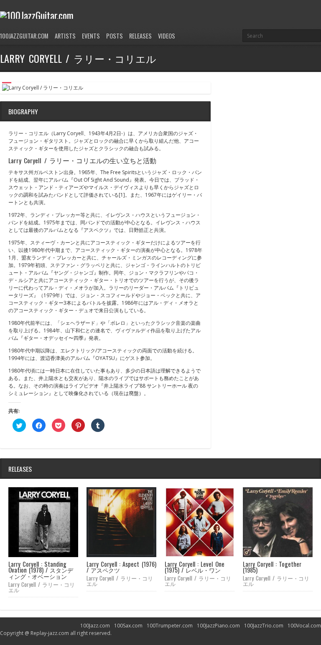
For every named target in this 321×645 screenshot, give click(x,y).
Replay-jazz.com (50, 633)
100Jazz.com (95, 625)
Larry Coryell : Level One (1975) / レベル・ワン (194, 567)
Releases (140, 35)
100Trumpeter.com (170, 625)
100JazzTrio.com (263, 625)
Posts (114, 35)
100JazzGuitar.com (24, 35)
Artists (65, 35)
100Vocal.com (304, 625)
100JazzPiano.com (218, 625)
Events (91, 35)
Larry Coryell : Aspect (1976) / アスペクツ (121, 567)
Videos (166, 35)
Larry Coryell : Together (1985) (272, 567)
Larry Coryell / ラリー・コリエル (41, 587)
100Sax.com (128, 625)
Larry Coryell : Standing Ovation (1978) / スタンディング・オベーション (40, 570)
